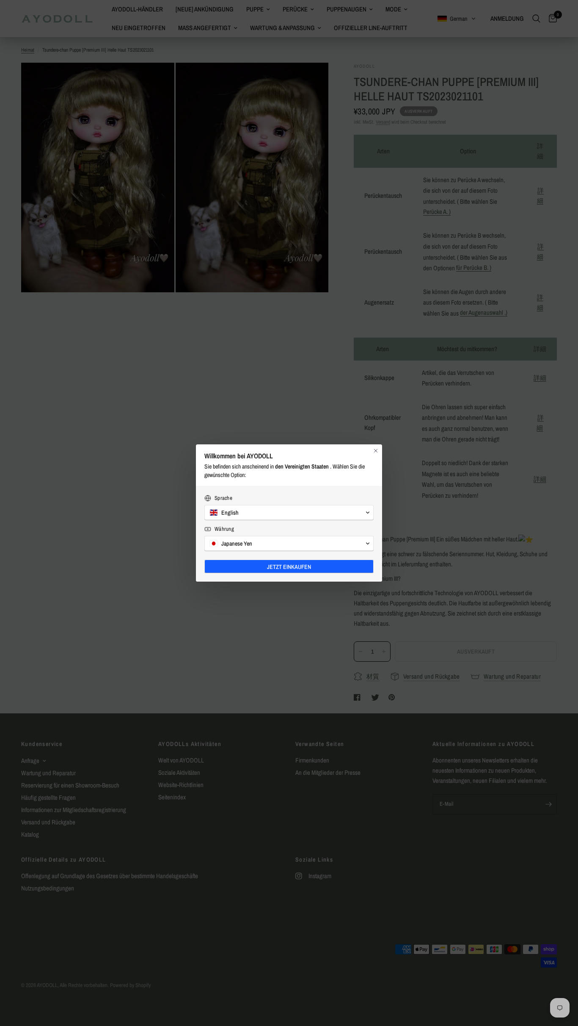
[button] (289, 512)
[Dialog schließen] (375, 450)
